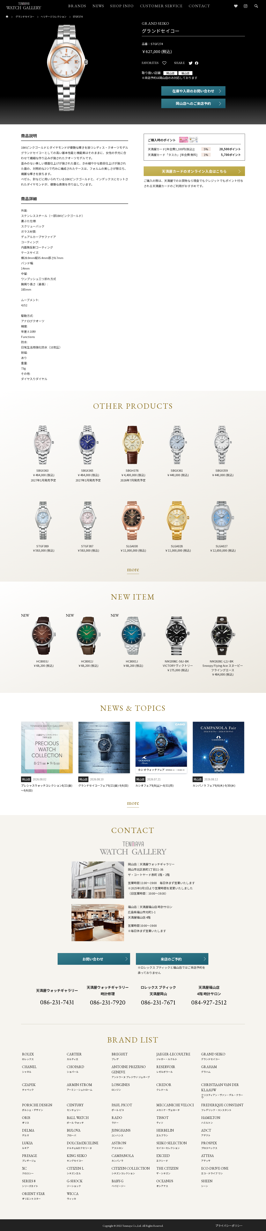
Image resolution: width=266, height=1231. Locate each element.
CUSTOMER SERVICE (161, 5)
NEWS (98, 5)
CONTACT (199, 5)
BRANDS (77, 5)
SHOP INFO (122, 5)
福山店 (185, 73)
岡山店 (170, 73)
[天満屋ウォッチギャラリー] (23, 6)
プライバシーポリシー (229, 1225)
